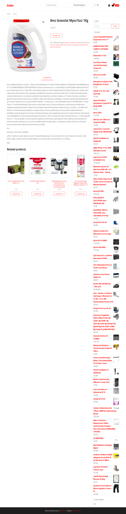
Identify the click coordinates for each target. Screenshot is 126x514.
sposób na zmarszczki (55, 47)
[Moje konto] (109, 5)
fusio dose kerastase (55, 45)
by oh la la (87, 42)
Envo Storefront (76, 510)
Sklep (8, 14)
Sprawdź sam (56, 35)
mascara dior (75, 45)
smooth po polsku (83, 45)
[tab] (48, 77)
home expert (69, 45)
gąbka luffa (62, 45)
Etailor (10, 5)
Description (47, 77)
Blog (15, 14)
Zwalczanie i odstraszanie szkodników (73, 42)
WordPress (62, 510)
